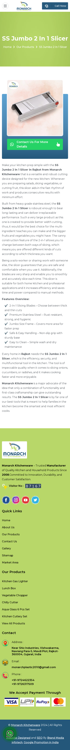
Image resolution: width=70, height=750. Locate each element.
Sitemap (7, 555)
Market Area (10, 562)
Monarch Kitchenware (25, 725)
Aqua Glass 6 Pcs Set (16, 609)
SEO (39, 737)
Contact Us (9, 541)
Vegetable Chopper (15, 595)
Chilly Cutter (10, 602)
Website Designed (18, 737)
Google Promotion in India (41, 742)
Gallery (6, 548)
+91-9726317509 (23, 684)
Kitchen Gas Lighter (15, 581)
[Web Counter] (33, 485)
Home (7, 47)
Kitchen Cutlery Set (14, 616)
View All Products (13, 623)
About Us (8, 527)
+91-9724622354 (23, 680)
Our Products (25, 47)
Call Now (60, 5)
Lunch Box (9, 588)
